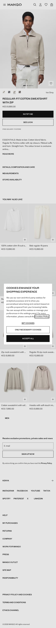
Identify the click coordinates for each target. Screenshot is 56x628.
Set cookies (28, 323)
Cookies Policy (42, 316)
